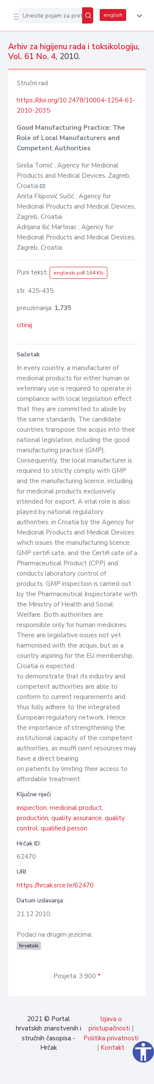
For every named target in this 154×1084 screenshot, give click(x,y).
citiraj (24, 325)
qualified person (64, 828)
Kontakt (112, 1047)
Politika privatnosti (111, 1038)
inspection (32, 807)
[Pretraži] (87, 15)
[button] (138, 16)
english (113, 15)
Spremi (82, 1073)
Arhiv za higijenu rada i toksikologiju (73, 46)
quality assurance (76, 818)
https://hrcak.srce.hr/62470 (55, 885)
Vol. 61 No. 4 (32, 56)
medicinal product (76, 807)
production (32, 818)
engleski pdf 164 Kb (78, 272)
